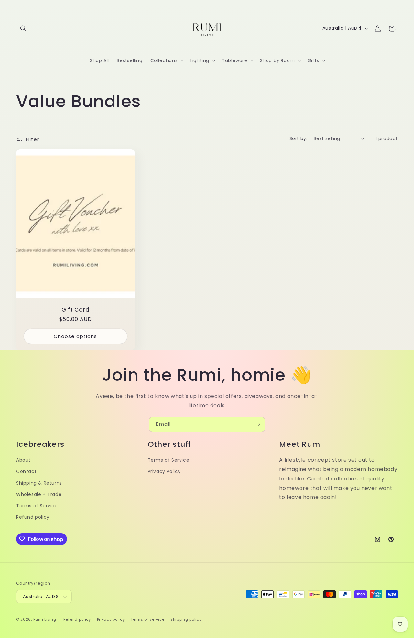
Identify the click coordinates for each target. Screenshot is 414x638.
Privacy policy (111, 619)
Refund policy (32, 517)
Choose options (75, 336)
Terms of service (147, 619)
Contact (26, 471)
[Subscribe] (258, 424)
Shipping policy (186, 619)
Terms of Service (37, 505)
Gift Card (75, 309)
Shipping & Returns (39, 483)
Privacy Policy (164, 471)
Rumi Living (44, 619)
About (23, 460)
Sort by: (298, 138)
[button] (23, 28)
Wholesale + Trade (38, 494)
